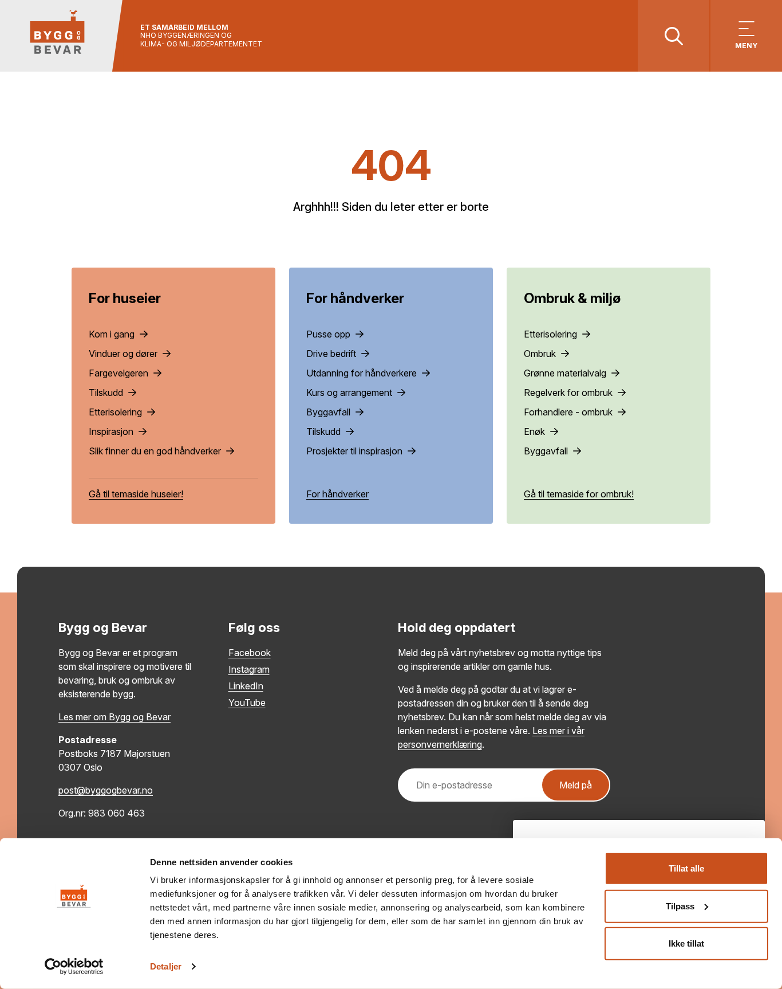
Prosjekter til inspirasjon (355, 451)
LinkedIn (245, 686)
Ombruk (541, 353)
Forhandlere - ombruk (569, 412)
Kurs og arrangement (350, 392)
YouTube (247, 702)
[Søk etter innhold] (673, 36)
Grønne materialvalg (566, 373)
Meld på (575, 785)
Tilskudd (107, 392)
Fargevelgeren (120, 373)
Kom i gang (113, 334)
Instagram (249, 669)
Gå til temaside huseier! (136, 494)
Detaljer (165, 966)
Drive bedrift (332, 353)
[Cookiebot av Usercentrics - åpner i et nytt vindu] (74, 966)
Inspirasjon (112, 431)
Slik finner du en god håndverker (156, 451)
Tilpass (680, 905)
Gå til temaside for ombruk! (579, 494)
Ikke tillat (686, 943)
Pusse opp (329, 334)
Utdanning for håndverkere (362, 373)
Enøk (535, 431)
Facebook (249, 652)
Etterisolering (116, 412)
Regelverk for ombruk (569, 392)
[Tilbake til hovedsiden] (61, 36)
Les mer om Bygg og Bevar (114, 717)
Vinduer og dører (124, 353)
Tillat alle (686, 868)
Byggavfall (329, 412)
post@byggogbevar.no (105, 790)
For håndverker (337, 494)
